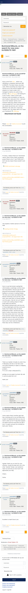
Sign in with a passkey (15, 575)
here (13, 81)
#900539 (24, 147)
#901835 (24, 455)
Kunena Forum (17, 553)
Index (3, 14)
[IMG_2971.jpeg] (12, 93)
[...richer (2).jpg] (10, 229)
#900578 (24, 407)
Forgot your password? (8, 30)
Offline (15, 61)
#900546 (24, 354)
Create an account (7, 35)
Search (20, 14)
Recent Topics (12, 14)
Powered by (10, 553)
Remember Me (8, 571)
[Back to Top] (26, 591)
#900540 (24, 215)
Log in (23, 26)
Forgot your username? (8, 33)
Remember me (7, 26)
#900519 (24, 73)
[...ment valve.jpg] (11, 166)
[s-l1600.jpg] (15, 111)
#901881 (24, 511)
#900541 (24, 278)
